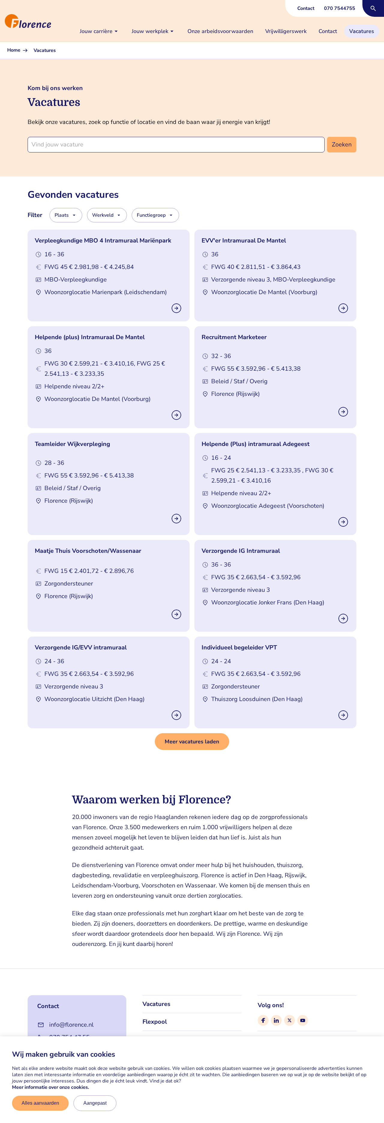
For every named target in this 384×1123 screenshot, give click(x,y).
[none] (99, 31)
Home (14, 50)
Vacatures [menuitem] (361, 31)
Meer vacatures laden (192, 741)
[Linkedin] (276, 1020)
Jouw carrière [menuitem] (96, 31)
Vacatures (156, 1004)
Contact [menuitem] (328, 31)
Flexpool (154, 1022)
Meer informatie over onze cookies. (50, 1087)
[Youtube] (302, 1020)
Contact (305, 8)
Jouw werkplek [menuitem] (150, 31)
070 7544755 (339, 8)
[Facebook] (263, 1020)
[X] (289, 1020)
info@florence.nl (71, 1025)
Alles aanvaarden (40, 1103)
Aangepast (94, 1103)
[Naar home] (2, 21)
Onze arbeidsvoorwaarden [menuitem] (220, 31)
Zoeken (342, 144)
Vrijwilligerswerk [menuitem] (286, 31)
